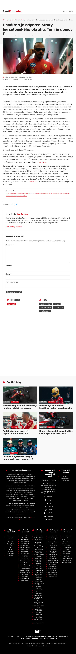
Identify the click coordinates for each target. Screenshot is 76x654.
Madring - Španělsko (39, 613)
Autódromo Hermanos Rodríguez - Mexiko (38, 542)
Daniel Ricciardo (67, 536)
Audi (10, 549)
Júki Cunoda (25, 574)
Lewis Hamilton (46, 304)
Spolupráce (65, 480)
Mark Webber (67, 545)
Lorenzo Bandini (67, 558)
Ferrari (11, 538)
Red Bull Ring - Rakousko (38, 592)
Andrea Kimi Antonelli (24, 536)
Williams (10, 551)
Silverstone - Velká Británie (38, 598)
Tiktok (50, 509)
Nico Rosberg (53, 545)
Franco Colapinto (24, 559)
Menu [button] (71, 11)
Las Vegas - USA (38, 570)
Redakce (65, 476)
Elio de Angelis (66, 542)
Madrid (57, 304)
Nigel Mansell (53, 576)
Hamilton (41, 162)
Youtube (50, 516)
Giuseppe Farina (53, 562)
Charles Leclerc (24, 545)
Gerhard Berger (67, 540)
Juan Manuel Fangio (53, 551)
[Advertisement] (38, 3)
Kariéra (35, 638)
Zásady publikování (60, 637)
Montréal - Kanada (39, 587)
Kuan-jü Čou (67, 560)
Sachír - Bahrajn (39, 546)
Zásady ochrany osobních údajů (38, 637)
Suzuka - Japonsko (39, 564)
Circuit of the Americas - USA (38, 536)
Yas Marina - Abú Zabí (39, 606)
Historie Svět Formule (48, 638)
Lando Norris (25, 543)
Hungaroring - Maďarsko (38, 567)
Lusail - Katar (39, 572)
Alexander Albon (25, 568)
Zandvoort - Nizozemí (38, 609)
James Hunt (53, 564)
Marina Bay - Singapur (39, 575)
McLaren (10, 540)
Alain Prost (53, 556)
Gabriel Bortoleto (24, 563)
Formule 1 (20, 20)
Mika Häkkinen (52, 574)
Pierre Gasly (24, 555)
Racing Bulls (10, 543)
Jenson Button (52, 568)
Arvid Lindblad (24, 557)
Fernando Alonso (25, 572)
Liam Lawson (25, 553)
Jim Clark (53, 570)
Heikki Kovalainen (66, 555)
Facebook (50, 496)
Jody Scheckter (52, 572)
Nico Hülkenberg (24, 565)
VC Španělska (45, 311)
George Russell (24, 539)
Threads (50, 506)
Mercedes (11, 536)
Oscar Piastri (24, 549)
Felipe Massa (67, 547)
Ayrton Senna (53, 558)
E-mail (8, 274)
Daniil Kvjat (66, 553)
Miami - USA (38, 581)
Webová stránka (12, 282)
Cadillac (10, 555)
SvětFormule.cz (8, 20)
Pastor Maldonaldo (67, 550)
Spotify (50, 519)
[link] (64, 11)
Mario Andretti (52, 554)
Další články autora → (14, 227)
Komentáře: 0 (17, 79)
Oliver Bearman (24, 561)
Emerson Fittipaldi (53, 548)
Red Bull (10, 542)
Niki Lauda (52, 543)
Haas (10, 547)
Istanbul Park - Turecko (38, 620)
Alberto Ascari (53, 566)
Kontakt (20, 637)
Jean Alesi (67, 538)
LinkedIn (50, 513)
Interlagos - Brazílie (38, 560)
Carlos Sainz (24, 566)
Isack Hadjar (24, 551)
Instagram (50, 500)
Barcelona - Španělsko (38, 551)
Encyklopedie (65, 478)
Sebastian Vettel (53, 560)
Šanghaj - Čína (38, 595)
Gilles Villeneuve (67, 543)
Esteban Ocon (24, 570)
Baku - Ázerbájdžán (39, 548)
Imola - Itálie (39, 558)
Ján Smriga (6, 79)
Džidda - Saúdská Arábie (38, 555)
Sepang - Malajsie (38, 623)
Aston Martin (10, 553)
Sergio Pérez (24, 580)
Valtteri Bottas (24, 578)
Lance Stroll (24, 576)
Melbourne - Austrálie (38, 578)
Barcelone (33, 182)
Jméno (9, 266)
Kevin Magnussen (67, 562)
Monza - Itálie (39, 590)
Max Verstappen (46, 307)
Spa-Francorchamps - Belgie (39, 602)
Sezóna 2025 (59, 307)
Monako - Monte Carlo (39, 583)
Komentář (10, 245)
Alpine (11, 545)
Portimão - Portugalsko (38, 616)
